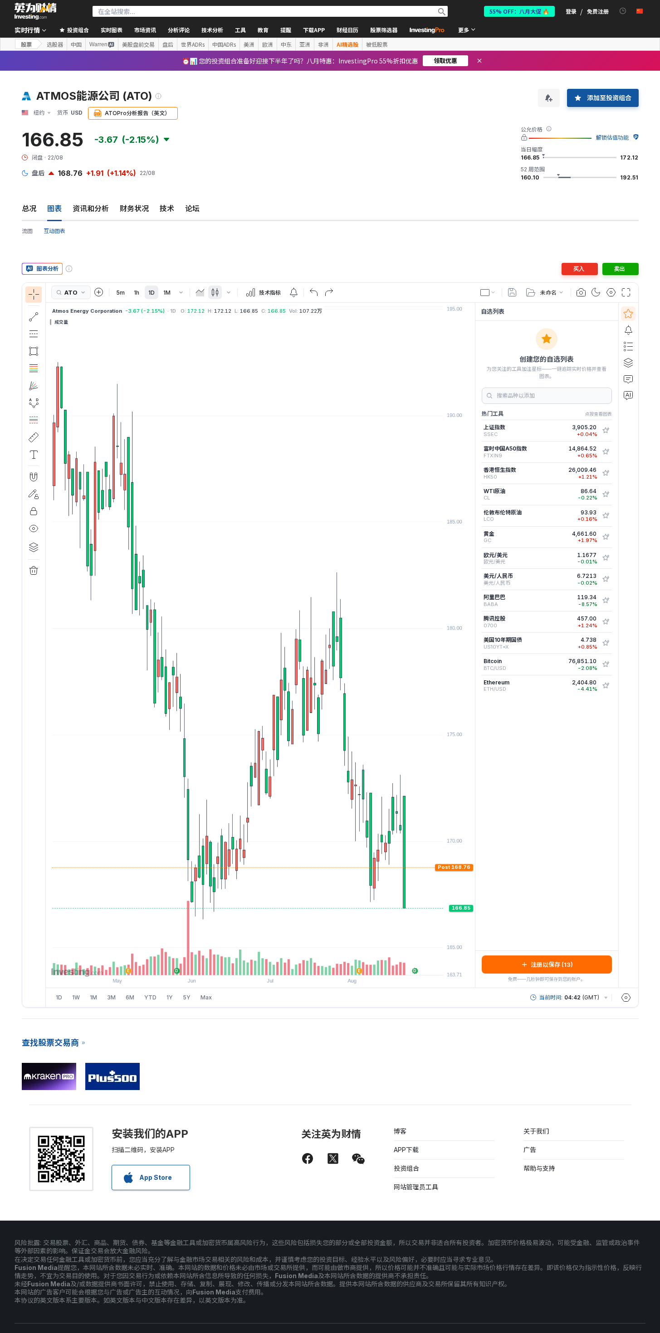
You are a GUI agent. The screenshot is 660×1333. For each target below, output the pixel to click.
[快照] (581, 292)
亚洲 (304, 44)
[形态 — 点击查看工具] (33, 403)
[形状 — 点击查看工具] (33, 351)
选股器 (55, 44)
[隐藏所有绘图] (33, 528)
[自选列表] (628, 313)
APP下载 (406, 1150)
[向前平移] (273, 963)
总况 (29, 208)
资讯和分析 (91, 208)
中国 (76, 44)
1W (76, 997)
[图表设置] (611, 292)
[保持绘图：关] (33, 494)
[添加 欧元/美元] (605, 558)
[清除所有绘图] (33, 570)
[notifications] (623, 11)
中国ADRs (224, 44)
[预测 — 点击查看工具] (33, 420)
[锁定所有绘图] (33, 511)
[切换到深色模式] (596, 292)
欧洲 (267, 44)
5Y (187, 997)
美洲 (249, 44)
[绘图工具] (48, 645)
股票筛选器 (383, 30)
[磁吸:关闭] (33, 477)
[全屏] (626, 292)
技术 (167, 208)
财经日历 (347, 30)
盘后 (167, 44)
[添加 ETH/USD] (605, 685)
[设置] (626, 997)
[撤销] (314, 292)
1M (167, 292)
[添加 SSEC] (605, 430)
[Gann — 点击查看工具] (33, 386)
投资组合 (406, 1168)
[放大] (248, 963)
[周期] (181, 292)
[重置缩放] (285, 963)
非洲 (323, 44)
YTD (150, 997)
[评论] (628, 379)
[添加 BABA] (605, 600)
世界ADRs (193, 44)
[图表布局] (488, 292)
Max (206, 997)
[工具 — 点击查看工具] (33, 437)
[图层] (33, 547)
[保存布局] (512, 292)
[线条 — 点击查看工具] (33, 317)
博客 (400, 1131)
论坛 (192, 208)
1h (136, 292)
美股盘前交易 (138, 44)
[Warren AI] (628, 395)
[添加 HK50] (605, 473)
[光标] (33, 294)
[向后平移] (260, 963)
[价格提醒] (293, 292)
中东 (286, 44)
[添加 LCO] (605, 515)
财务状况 (134, 208)
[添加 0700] (605, 622)
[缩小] (236, 963)
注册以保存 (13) (552, 964)
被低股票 (377, 44)
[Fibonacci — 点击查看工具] (33, 368)
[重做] (329, 292)
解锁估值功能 (612, 137)
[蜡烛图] (215, 292)
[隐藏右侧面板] (472, 645)
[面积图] (200, 292)
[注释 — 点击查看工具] (33, 454)
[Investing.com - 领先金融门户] (35, 11)
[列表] (628, 346)
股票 (26, 44)
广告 (529, 1150)
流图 (27, 231)
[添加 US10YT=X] (605, 643)
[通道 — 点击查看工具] (33, 334)
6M (130, 997)
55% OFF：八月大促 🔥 (519, 11)
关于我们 (536, 1131)
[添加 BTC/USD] (605, 664)
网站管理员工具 (416, 1187)
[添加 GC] (605, 537)
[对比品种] (99, 292)
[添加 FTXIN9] (605, 452)
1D (151, 292)
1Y (169, 997)
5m (120, 292)
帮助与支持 (539, 1168)
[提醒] (628, 330)
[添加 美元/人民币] (605, 579)
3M (111, 997)
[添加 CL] (605, 494)
